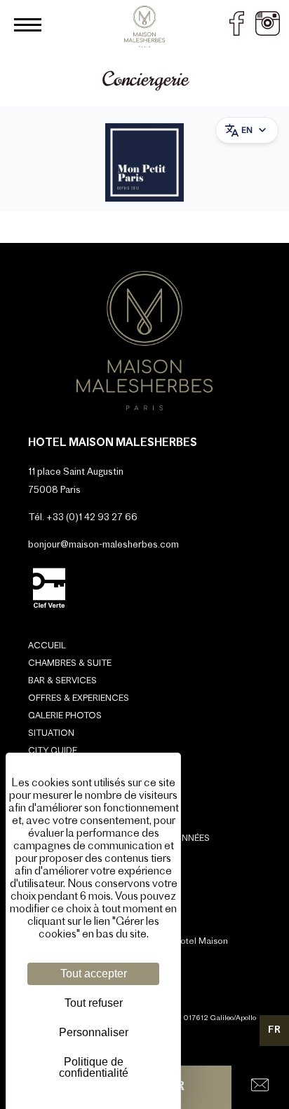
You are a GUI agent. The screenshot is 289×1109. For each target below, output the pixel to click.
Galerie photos (65, 716)
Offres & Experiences (78, 699)
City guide (52, 751)
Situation (51, 734)
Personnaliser (93, 1032)
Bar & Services (62, 681)
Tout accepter (93, 973)
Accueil (47, 646)
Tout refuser (94, 1003)
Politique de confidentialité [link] (93, 1067)
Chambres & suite (70, 664)
